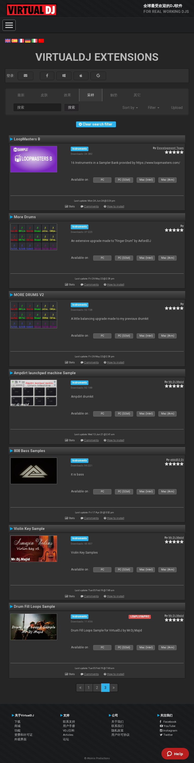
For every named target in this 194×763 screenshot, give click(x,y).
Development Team (170, 148)
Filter (152, 108)
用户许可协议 (120, 735)
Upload (177, 108)
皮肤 (44, 95)
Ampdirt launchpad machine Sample (45, 373)
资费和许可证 (23, 735)
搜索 (71, 107)
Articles (68, 735)
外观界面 (20, 739)
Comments (91, 206)
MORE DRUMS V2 (29, 295)
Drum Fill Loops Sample (34, 607)
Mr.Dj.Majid (176, 382)
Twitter (168, 735)
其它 (137, 95)
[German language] (28, 40)
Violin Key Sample (29, 529)
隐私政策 (117, 730)
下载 (17, 721)
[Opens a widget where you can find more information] (175, 754)
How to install (115, 206)
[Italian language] (34, 40)
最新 (21, 95)
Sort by (129, 108)
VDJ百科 (69, 730)
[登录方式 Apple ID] (81, 76)
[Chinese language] (41, 40)
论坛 (66, 739)
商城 (17, 726)
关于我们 (117, 721)
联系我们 (117, 726)
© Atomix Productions (97, 758)
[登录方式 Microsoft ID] (63, 76)
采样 (90, 95)
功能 (17, 730)
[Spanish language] (14, 40)
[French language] (21, 40)
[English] (8, 40)
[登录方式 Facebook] (47, 76)
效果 (67, 95)
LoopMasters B (27, 139)
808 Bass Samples (29, 451)
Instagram (169, 730)
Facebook (168, 721)
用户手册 (69, 726)
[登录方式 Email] (25, 76)
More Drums (25, 217)
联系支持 (69, 721)
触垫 (113, 95)
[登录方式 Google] (98, 76)
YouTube (169, 726)
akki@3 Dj (177, 459)
